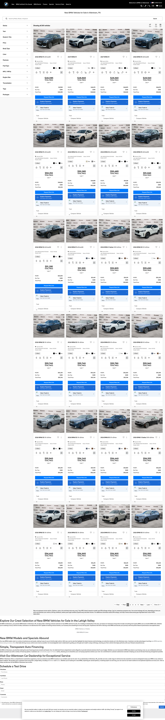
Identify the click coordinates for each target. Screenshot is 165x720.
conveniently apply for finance (48, 651)
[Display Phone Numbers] (149, 6)
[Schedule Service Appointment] (145, 6)
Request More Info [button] (49, 97)
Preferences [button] (84, 711)
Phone (1, 682)
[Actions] (61, 56)
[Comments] (61, 72)
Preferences (134, 707)
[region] (49, 89)
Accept (134, 715)
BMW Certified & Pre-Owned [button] (24, 4)
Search (155, 18)
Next (142, 605)
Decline (134, 711)
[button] (62, 41)
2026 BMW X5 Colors (82, 632)
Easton (58, 660)
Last (149, 605)
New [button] (13, 4)
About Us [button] (68, 4)
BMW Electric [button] (37, 4)
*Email (1, 688)
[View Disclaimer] (50, 72)
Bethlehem (51, 660)
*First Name (3, 669)
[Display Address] (153, 6)
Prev (124, 605)
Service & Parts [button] (60, 4)
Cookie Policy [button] (48, 711)
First (117, 605)
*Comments (3, 694)
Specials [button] (51, 4)
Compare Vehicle (43, 118)
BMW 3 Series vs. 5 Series (82, 629)
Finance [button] (45, 4)
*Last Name (3, 675)
